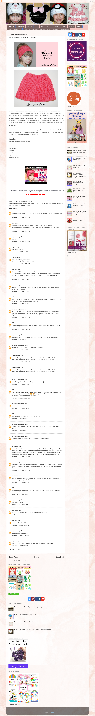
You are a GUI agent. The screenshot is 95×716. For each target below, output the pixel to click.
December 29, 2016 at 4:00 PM (20, 482)
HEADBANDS (17, 29)
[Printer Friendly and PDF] (13, 594)
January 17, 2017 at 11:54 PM (20, 494)
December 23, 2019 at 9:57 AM (20, 545)
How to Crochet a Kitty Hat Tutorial (24, 622)
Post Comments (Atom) (22, 561)
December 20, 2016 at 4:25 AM (20, 384)
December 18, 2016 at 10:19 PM (21, 329)
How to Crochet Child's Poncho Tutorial (79, 197)
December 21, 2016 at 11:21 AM (21, 398)
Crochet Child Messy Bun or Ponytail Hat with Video (37, 203)
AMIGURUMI (20, 26)
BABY (36, 26)
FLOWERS (71, 26)
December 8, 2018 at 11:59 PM (20, 535)
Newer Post (13, 557)
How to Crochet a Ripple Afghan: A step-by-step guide (29, 607)
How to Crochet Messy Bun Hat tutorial (25, 614)
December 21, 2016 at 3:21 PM (20, 408)
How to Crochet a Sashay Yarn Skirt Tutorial (78, 183)
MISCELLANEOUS (45, 29)
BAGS (42, 26)
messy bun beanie (20, 205)
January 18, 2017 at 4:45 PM (20, 504)
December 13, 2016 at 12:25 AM (21, 241)
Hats (13, 205)
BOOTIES (49, 26)
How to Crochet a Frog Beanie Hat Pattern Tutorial (79, 190)
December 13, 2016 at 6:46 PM (20, 252)
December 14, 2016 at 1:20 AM (20, 279)
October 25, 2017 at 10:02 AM (20, 515)
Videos (28, 205)
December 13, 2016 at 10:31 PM (21, 264)
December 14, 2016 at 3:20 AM (20, 291)
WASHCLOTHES (64, 29)
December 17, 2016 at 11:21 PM (21, 317)
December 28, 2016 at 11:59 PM (21, 470)
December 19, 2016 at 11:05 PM (21, 362)
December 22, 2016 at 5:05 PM (20, 430)
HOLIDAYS (27, 29)
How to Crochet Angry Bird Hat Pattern (79, 219)
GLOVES (79, 26)
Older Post (60, 557)
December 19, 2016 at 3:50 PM (20, 339)
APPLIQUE (29, 26)
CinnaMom (15, 257)
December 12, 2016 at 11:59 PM (21, 231)
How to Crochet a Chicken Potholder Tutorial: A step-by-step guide (32, 629)
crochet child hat (17, 203)
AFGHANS (11, 26)
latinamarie (15, 446)
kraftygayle (15, 510)
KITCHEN (35, 29)
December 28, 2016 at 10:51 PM (21, 456)
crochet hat (55, 203)
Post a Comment (15, 549)
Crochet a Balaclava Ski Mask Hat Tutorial (79, 204)
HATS (10, 29)
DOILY (64, 26)
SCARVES (55, 29)
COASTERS (57, 26)
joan (13, 211)
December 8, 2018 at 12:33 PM (20, 525)
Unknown (14, 247)
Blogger (53, 712)
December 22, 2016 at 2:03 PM (20, 418)
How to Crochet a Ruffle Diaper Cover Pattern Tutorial (79, 213)
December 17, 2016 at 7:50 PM (20, 303)
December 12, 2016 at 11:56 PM (21, 217)
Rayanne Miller (16, 355)
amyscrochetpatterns (18, 237)
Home (36, 557)
